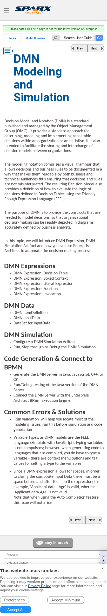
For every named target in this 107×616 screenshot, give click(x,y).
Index (12, 38)
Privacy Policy (39, 586)
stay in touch (56, 542)
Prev (80, 48)
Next (94, 48)
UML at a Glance (17, 562)
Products (12, 554)
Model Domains (35, 38)
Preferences (14, 600)
